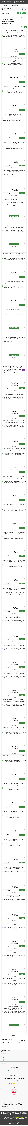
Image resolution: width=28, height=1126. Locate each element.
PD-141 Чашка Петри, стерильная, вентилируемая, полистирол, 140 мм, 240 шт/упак (14, 199)
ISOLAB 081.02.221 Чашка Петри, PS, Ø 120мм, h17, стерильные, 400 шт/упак (14, 449)
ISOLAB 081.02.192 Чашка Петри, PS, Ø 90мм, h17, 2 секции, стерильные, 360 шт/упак (14, 533)
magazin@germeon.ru (17, 5)
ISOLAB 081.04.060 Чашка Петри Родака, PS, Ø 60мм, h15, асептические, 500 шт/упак (14, 421)
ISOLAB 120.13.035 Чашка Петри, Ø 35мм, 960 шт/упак (14, 979)
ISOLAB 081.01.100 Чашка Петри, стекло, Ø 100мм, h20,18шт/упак (14, 840)
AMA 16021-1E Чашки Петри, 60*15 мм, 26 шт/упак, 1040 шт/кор (14, 337)
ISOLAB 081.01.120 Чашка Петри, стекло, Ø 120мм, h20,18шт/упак (14, 812)
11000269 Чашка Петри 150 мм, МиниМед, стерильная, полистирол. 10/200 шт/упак (14, 282)
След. (3, 1042)
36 (19, 1042)
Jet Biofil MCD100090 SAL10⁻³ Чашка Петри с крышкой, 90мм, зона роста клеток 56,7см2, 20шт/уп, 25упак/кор (14, 1008)
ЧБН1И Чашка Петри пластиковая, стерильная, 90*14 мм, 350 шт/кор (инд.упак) (14, 115)
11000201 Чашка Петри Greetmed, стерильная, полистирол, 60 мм (14, 143)
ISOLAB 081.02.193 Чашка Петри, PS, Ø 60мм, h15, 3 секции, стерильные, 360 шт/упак (14, 505)
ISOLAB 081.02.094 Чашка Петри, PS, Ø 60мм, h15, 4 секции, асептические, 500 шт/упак (14, 644)
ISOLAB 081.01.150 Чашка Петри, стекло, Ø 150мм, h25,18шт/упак (14, 784)
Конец (7, 1042)
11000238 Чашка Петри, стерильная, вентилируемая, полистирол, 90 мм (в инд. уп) (14, 31)
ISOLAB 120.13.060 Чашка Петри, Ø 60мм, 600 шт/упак (14, 951)
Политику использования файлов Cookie (17, 1117)
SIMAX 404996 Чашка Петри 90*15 (14, 309)
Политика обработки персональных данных (10, 1108)
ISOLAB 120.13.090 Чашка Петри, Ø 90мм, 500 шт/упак (14, 923)
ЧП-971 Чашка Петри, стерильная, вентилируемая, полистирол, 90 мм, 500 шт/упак (14, 60)
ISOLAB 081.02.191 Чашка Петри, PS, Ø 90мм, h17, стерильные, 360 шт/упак (14, 561)
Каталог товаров (5, 13)
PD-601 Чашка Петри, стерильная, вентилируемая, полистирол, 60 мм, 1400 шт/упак (14, 227)
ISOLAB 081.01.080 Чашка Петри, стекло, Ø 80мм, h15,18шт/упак (14, 868)
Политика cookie (4, 1106)
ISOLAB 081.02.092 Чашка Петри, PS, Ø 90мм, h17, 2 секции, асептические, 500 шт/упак (14, 700)
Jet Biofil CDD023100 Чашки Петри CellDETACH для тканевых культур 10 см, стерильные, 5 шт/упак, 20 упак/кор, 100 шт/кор (14, 366)
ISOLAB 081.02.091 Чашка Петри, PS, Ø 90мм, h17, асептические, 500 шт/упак (14, 728)
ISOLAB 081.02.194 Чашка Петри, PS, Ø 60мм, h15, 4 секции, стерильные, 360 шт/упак (14, 477)
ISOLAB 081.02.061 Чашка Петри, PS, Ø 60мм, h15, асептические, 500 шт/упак (14, 756)
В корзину (22, 54)
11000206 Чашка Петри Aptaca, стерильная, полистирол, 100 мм (14, 170)
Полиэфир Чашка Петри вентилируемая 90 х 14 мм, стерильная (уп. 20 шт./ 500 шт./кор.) (14, 254)
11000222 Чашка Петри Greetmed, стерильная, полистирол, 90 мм (14, 87)
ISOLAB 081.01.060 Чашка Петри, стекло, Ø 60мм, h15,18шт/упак (14, 895)
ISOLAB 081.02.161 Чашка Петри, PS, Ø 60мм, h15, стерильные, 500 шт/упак (14, 588)
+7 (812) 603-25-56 (6, 5)
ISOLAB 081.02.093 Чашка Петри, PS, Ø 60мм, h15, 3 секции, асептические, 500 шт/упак (14, 672)
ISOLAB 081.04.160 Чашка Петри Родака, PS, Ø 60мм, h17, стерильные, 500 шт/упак (14, 393)
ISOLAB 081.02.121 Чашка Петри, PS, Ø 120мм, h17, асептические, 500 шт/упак (14, 616)
